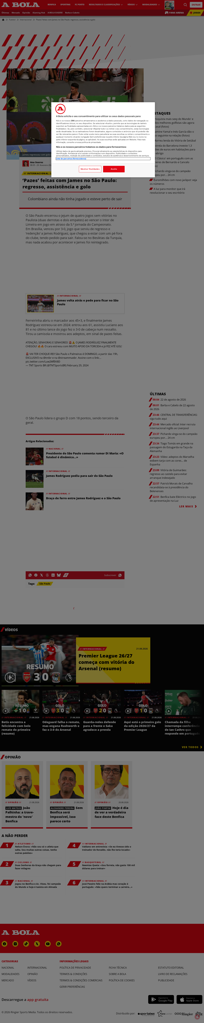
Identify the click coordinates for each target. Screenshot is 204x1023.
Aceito (114, 169)
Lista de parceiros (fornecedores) (71, 159)
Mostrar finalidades (90, 169)
